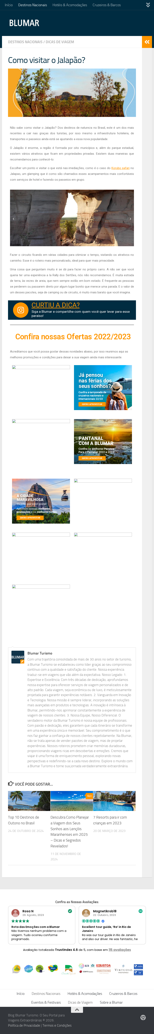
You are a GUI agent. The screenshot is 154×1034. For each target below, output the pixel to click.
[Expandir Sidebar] (147, 42)
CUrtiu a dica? (55, 305)
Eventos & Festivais (46, 1002)
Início (9, 5)
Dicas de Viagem (60, 42)
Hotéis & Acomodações (70, 5)
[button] (13, 218)
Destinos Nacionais (32, 5)
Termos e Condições (57, 1025)
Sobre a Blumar (111, 1002)
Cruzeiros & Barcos (107, 5)
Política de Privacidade (24, 1025)
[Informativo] (143, 1017)
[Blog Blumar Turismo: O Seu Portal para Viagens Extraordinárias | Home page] (25, 23)
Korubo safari (120, 168)
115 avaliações (120, 950)
